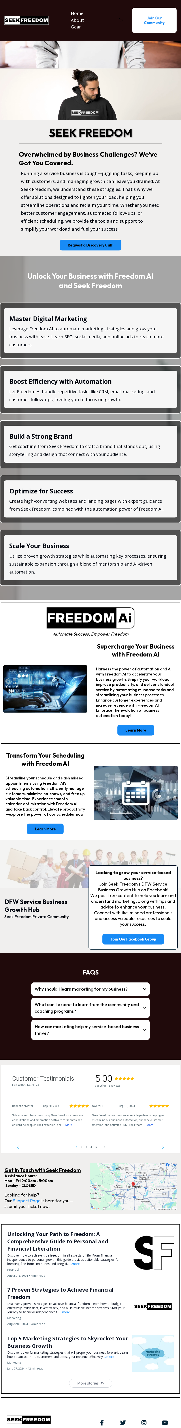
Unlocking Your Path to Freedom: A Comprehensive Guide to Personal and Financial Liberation (57, 1241)
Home (77, 13)
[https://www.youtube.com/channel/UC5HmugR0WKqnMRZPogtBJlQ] (166, 1422)
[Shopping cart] (121, 20)
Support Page (27, 1200)
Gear (76, 27)
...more (75, 1264)
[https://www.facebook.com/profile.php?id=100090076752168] (103, 1422)
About (77, 20)
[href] (133, 1186)
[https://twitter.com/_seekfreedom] (124, 1422)
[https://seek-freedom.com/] (26, 19)
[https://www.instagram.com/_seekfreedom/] (145, 1422)
